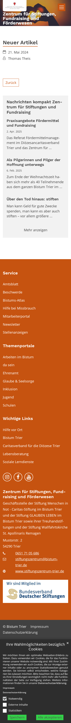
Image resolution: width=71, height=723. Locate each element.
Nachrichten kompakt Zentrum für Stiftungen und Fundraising (34, 107)
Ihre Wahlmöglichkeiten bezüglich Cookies (35, 646)
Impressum (9, 687)
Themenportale (18, 345)
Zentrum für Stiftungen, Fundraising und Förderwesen (34, 494)
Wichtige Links (18, 418)
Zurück (10, 82)
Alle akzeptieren (50, 717)
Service (10, 273)
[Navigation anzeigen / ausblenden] (61, 7)
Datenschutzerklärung (52, 683)
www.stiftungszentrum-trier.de (39, 571)
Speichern (17, 717)
